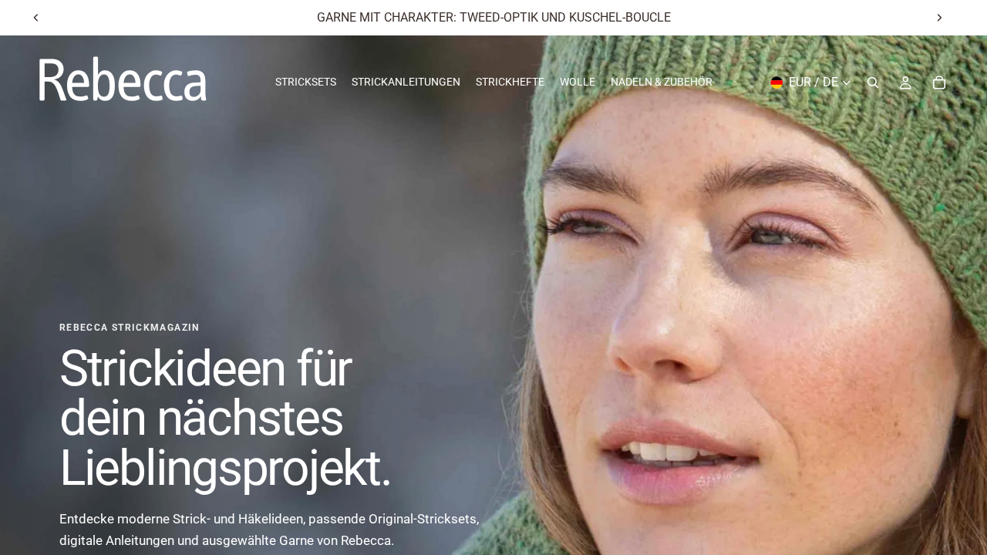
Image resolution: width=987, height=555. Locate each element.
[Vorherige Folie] (36, 18)
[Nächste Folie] (939, 18)
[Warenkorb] (939, 82)
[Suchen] (873, 82)
